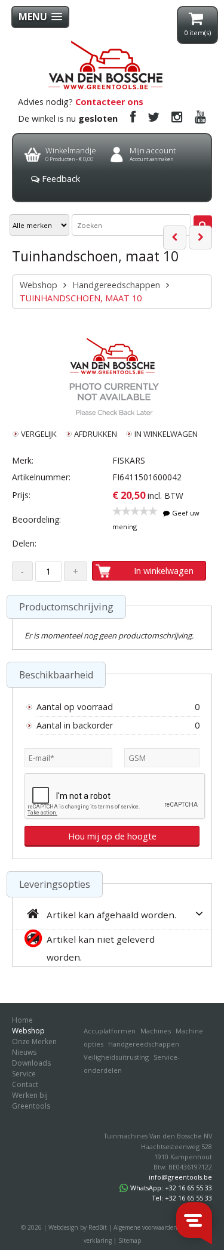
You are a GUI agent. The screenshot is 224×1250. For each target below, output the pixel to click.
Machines (155, 1030)
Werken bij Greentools (31, 1100)
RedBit (97, 1227)
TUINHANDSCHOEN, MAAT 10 (81, 298)
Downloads (31, 1063)
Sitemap (129, 1240)
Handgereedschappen (116, 285)
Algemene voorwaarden (145, 1227)
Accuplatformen (110, 1030)
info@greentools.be (180, 1176)
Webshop (38, 285)
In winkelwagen (164, 570)
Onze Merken (34, 1041)
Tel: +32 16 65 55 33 (182, 1197)
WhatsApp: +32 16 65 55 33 (171, 1187)
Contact (25, 1084)
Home (22, 1020)
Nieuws (24, 1052)
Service (24, 1074)
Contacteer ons (109, 101)
